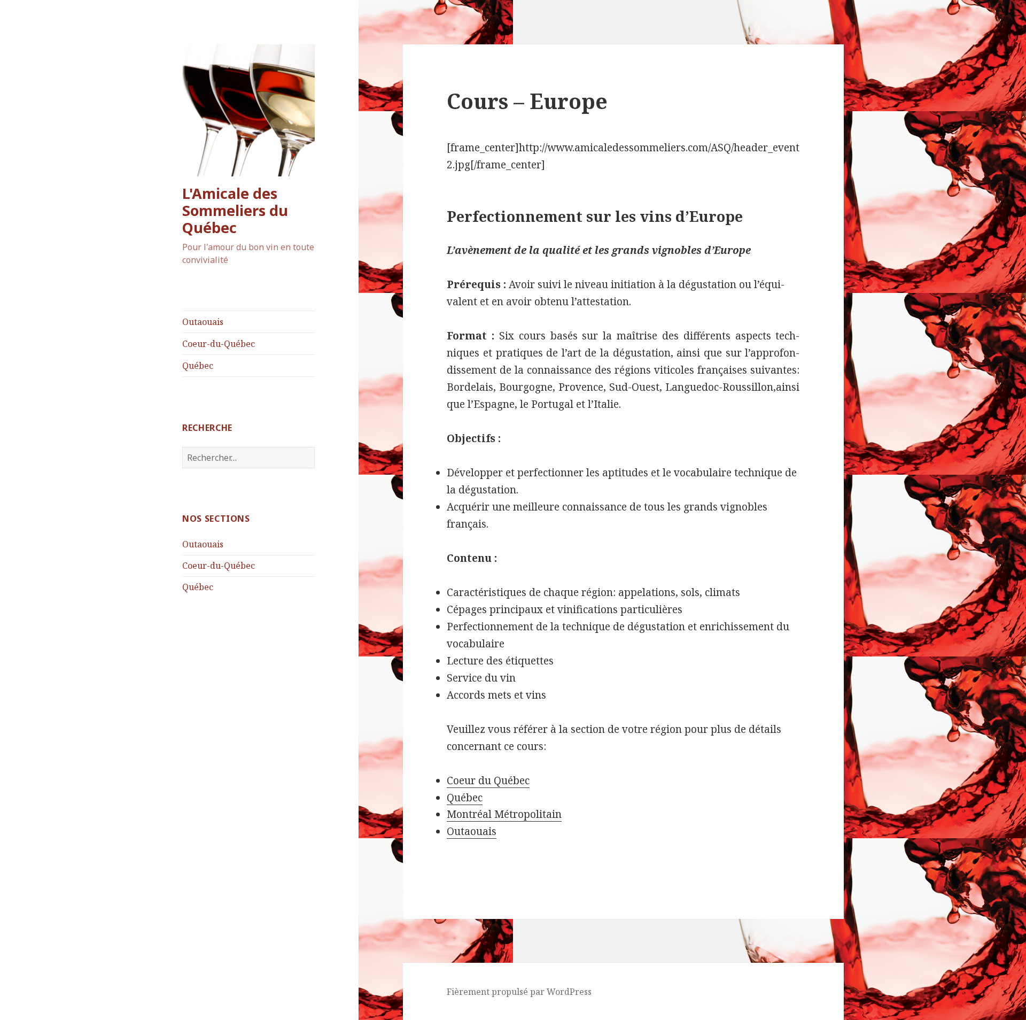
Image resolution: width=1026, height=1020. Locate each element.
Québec (197, 366)
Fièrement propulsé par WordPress (519, 992)
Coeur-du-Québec (218, 344)
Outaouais (202, 322)
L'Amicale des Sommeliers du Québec (235, 210)
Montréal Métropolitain (504, 814)
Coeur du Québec (488, 780)
